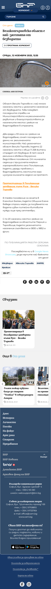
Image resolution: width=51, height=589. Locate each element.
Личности (9, 422)
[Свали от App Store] (18, 547)
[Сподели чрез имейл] (48, 282)
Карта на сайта (25, 575)
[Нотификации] (43, 8)
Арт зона (9, 435)
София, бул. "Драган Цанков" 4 (25, 487)
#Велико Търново (25, 263)
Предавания (10, 443)
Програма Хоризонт (18, 45)
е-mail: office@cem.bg (25, 514)
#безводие (7, 263)
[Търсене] (43, 17)
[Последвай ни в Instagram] (29, 584)
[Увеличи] (42, 98)
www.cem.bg (25, 517)
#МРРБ (40, 263)
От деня (8, 25)
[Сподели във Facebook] (25, 282)
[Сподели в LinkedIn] (36, 282)
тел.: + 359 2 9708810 (25, 507)
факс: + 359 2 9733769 (25, 510)
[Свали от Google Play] (33, 547)
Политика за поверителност (25, 563)
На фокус (8, 430)
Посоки (7, 426)
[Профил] (48, 8)
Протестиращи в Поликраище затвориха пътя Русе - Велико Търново (21, 186)
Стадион (8, 439)
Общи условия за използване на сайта (25, 557)
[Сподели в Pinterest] (42, 282)
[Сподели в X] (31, 282)
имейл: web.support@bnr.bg (25, 493)
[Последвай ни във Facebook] (22, 584)
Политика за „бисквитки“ (25, 569)
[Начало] (25, 5)
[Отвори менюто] (3, 7)
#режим (6, 267)
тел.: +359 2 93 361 (25, 490)
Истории (8, 417)
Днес (6, 413)
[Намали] (46, 98)
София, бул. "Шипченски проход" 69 (25, 504)
